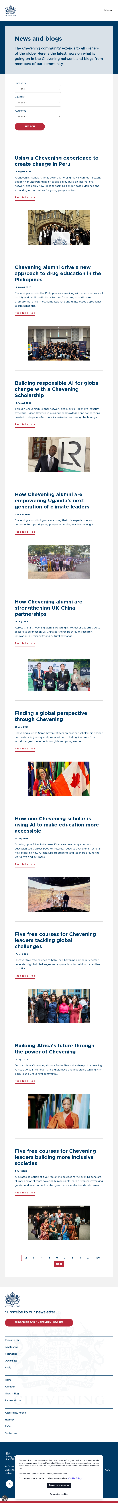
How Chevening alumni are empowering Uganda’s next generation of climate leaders (53, 501)
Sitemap (9, 1420)
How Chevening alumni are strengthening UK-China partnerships (49, 608)
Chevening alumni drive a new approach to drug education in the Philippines (58, 273)
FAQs (8, 1426)
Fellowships (11, 1354)
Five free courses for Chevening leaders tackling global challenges (55, 940)
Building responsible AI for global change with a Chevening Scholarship (57, 389)
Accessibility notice (15, 1413)
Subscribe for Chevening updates (39, 1322)
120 (98, 1258)
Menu (108, 10)
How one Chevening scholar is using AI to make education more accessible (57, 825)
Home (8, 1380)
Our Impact (11, 1361)
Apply (8, 1367)
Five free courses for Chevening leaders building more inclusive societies (55, 1157)
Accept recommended (59, 1485)
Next (59, 1264)
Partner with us (13, 1400)
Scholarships (11, 1347)
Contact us (11, 1433)
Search (30, 126)
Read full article (25, 197)
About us (10, 1387)
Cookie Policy (75, 1478)
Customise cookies (59, 1494)
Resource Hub (12, 1340)
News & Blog (12, 1393)
